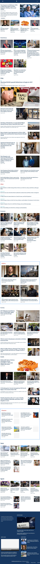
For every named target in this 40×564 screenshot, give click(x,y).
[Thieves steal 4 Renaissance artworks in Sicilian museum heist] (33, 342)
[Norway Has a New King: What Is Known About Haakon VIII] (11, 274)
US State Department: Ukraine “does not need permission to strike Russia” (9, 549)
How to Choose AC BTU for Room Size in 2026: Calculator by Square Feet (15, 453)
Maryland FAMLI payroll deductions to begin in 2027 (16, 82)
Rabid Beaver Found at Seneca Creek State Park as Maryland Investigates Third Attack (19, 382)
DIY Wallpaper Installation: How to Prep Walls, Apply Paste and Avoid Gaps (7, 312)
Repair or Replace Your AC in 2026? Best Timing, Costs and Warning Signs (15, 203)
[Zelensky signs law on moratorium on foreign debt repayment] (16, 435)
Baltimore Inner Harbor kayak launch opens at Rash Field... (33, 554)
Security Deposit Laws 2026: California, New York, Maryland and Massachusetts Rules (33, 239)
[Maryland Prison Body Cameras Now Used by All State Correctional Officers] (29, 294)
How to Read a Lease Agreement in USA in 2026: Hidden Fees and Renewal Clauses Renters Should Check (13, 134)
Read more (3, 18)
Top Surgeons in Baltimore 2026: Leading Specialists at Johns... (33, 541)
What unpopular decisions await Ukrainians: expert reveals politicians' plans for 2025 (9, 556)
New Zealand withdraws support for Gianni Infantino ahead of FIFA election (6, 498)
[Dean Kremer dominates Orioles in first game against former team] (16, 506)
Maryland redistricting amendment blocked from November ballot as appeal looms (28, 281)
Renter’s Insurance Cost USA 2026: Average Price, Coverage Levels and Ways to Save (29, 171)
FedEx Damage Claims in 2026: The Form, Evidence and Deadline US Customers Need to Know (19, 200)
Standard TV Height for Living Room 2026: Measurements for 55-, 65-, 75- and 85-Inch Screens (19, 333)
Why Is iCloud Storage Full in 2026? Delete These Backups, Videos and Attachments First (4, 454)
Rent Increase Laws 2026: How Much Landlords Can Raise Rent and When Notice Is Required (19, 192)
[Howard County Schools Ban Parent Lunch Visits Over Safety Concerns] (27, 114)
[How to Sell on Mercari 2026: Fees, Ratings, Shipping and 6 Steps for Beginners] (20, 250)
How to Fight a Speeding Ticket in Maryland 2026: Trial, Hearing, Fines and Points (33, 333)
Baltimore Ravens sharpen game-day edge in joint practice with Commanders (4, 489)
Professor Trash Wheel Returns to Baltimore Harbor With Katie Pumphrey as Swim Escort (9, 553)
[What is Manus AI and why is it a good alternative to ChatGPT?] (26, 523)
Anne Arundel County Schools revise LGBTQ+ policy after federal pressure (10, 300)
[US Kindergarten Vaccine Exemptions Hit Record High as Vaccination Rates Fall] (34, 391)
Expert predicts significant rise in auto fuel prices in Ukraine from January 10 (26, 534)
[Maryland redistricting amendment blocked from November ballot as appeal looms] (29, 274)
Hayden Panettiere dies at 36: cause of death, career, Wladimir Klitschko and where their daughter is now (12, 399)
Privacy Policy (33, 562)
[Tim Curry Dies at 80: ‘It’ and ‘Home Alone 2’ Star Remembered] (6, 378)
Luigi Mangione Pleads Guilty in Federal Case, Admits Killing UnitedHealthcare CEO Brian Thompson (9, 171)
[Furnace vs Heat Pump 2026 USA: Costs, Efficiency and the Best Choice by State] (6, 220)
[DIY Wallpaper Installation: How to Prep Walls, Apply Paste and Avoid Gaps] (27, 316)
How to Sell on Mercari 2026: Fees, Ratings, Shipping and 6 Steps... (20, 254)
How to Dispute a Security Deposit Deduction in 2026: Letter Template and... (32, 223)
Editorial (27, 562)
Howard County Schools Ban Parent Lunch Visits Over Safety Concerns (7, 110)
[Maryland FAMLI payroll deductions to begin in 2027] (20, 93)
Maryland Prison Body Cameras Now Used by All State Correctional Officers (29, 300)
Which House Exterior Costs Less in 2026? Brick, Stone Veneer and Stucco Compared (24, 454)
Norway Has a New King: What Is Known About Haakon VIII (4, 29)
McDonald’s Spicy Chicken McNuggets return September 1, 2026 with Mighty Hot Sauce (24, 29)
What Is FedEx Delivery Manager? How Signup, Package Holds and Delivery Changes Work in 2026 (12, 350)
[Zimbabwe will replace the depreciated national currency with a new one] (16, 421)
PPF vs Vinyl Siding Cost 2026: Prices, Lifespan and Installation (13, 207)
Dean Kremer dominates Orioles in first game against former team (6, 504)
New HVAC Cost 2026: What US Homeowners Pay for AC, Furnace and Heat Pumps (20, 71)
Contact (38, 562)
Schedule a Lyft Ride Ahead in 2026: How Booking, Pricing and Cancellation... (6, 238)
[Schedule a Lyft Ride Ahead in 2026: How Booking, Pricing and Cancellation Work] (6, 235)
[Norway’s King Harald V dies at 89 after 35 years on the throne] (6, 47)
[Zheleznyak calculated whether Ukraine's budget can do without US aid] (16, 429)
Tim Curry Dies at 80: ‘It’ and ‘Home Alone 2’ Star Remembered (6, 382)
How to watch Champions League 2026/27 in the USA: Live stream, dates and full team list (20, 52)
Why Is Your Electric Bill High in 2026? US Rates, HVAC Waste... (19, 223)
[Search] (37, 1)
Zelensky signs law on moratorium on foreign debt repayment (6, 434)
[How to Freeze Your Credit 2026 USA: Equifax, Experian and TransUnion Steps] (20, 235)
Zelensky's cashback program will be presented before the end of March (26, 428)
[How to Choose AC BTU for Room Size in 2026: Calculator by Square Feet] (15, 451)
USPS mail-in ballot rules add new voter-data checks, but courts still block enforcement (6, 333)
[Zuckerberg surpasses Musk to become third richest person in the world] (16, 415)
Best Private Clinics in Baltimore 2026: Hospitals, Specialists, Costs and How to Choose (33, 382)
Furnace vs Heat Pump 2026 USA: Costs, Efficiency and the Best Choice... (6, 223)
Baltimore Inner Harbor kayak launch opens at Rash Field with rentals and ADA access (14, 29)
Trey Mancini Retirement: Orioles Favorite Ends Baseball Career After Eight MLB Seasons (34, 490)
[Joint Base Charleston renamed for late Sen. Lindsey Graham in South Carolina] (6, 251)
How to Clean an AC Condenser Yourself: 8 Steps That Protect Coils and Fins (34, 454)
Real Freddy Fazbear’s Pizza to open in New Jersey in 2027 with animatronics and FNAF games (10, 178)
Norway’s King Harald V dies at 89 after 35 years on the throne (34, 29)
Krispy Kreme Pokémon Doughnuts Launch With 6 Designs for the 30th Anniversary (6, 71)
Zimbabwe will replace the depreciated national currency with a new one (7, 420)
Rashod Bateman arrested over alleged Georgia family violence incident (24, 489)
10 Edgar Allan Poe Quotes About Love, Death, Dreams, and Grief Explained (15, 196)
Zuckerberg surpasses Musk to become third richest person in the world (7, 414)
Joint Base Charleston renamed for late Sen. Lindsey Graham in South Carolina (6, 254)
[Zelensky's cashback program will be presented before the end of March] (35, 429)
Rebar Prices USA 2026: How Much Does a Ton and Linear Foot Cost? (29, 178)
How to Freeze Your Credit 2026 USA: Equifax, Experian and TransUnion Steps (20, 238)
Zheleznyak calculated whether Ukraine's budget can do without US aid (7, 428)
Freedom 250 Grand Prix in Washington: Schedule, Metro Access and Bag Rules (14, 489)
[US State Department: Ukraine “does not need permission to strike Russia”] (10, 545)
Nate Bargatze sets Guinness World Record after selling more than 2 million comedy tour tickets (7, 159)
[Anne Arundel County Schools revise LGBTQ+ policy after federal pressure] (11, 294)
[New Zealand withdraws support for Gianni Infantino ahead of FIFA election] (16, 499)
